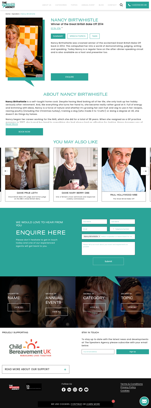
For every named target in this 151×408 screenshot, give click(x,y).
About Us (46, 5)
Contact (112, 5)
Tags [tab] (94, 36)
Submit (108, 261)
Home (8, 14)
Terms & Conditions (131, 383)
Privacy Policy (128, 387)
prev (6, 171)
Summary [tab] (58, 36)
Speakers (15, 14)
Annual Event (88, 5)
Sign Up (133, 351)
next (145, 171)
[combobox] (112, 229)
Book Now (24, 131)
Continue (76, 404)
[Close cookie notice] (113, 401)
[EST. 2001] (8, 8)
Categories (61, 5)
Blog (101, 5)
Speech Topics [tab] (77, 36)
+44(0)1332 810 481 (139, 5)
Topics (74, 5)
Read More (12, 124)
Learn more (93, 404)
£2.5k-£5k (56, 28)
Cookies (125, 390)
